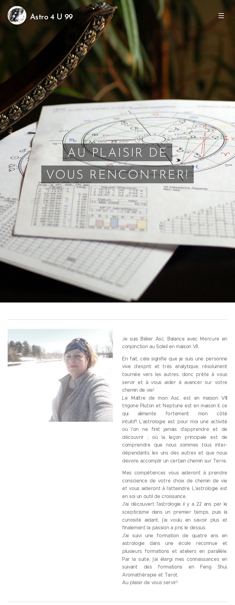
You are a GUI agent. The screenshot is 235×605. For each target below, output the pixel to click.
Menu (221, 15)
